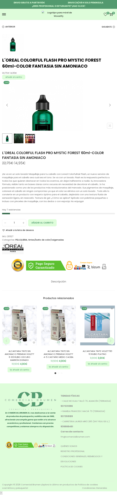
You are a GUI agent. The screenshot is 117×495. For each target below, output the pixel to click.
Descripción (58, 281)
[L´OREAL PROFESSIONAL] (13, 247)
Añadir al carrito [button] (21, 369)
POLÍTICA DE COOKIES (72, 466)
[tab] (58, 281)
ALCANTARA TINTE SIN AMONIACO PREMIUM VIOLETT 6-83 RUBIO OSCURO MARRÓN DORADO (19, 356)
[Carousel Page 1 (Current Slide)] (55, 373)
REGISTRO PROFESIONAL (73, 451)
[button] (18, 230)
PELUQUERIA (21, 239)
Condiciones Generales (94, 487)
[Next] (109, 105)
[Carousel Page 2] (58, 373)
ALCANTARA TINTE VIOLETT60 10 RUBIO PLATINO (97, 353)
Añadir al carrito (13, 77)
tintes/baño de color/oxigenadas (46, 239)
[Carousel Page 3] (61, 373)
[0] (105, 14)
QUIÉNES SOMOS (69, 446)
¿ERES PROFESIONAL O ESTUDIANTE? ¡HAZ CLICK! (58, 6)
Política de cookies (88, 484)
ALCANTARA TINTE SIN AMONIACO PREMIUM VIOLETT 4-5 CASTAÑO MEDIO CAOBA (58, 354)
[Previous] (7, 105)
